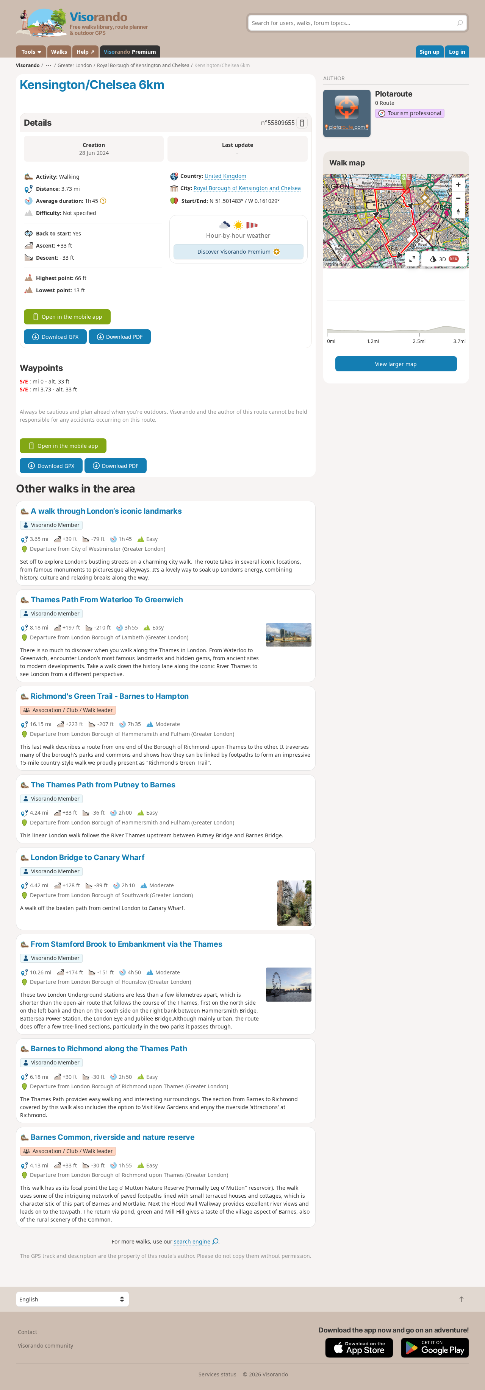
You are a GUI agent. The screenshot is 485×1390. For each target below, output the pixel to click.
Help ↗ (86, 51)
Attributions (337, 264)
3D (448, 259)
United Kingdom (225, 175)
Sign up (430, 51)
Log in (457, 51)
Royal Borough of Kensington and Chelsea (247, 188)
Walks (59, 51)
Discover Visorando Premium (234, 251)
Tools (28, 51)
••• (49, 65)
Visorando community (45, 1345)
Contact (27, 1331)
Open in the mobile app (72, 316)
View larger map (396, 364)
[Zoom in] (458, 184)
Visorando (28, 65)
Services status (217, 1374)
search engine (193, 1241)
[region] (396, 221)
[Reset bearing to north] (458, 211)
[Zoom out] (458, 198)
